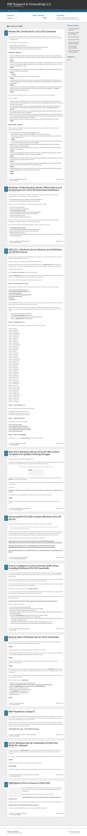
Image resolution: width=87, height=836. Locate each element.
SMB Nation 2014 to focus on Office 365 (29, 783)
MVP (18, 736)
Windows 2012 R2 (22, 558)
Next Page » (61, 819)
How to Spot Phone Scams (73, 36)
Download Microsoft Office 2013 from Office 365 (73, 33)
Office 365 (31, 774)
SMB (26, 179)
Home (9, 10)
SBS (20, 179)
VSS (18, 444)
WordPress (77, 832)
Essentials (17, 179)
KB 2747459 (51, 669)
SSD (17, 558)
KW (10, 33)
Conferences (20, 734)
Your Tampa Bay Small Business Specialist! (15, 6)
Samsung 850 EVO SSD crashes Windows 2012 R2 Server (34, 518)
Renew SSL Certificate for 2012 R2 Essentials (32, 31)
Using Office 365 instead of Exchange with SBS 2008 (73, 43)
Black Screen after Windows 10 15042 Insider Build (74, 51)
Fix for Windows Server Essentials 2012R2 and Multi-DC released (33, 744)
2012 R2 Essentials (16, 509)
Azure (16, 734)
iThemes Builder (72, 831)
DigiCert (36, 588)
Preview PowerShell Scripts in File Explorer (73, 29)
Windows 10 (27, 241)
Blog (13, 10)
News (20, 557)
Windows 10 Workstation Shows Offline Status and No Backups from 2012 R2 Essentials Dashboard (35, 188)
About (16, 10)
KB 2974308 (24, 750)
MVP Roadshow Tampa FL (21, 711)
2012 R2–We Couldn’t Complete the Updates (72, 47)
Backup (16, 443)
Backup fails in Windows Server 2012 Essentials (33, 637)
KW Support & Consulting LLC (29, 4)
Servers (22, 179)
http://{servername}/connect (19, 210)
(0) (16, 191)
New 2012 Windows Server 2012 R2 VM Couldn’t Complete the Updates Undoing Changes (34, 453)
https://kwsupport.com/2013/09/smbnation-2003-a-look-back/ (23, 805)
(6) (16, 33)
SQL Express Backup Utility (73, 39)
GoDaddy (31, 588)
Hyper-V (20, 508)
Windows (29, 508)
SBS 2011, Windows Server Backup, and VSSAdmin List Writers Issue (35, 250)
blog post (10, 479)
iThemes (78, 831)
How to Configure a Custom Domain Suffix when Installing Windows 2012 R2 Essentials (33, 567)
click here (32, 132)
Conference (14, 736)
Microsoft (25, 734)
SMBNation (19, 814)
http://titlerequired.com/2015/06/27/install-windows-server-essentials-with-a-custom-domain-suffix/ (32, 601)
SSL (17, 180)
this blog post (17, 275)
